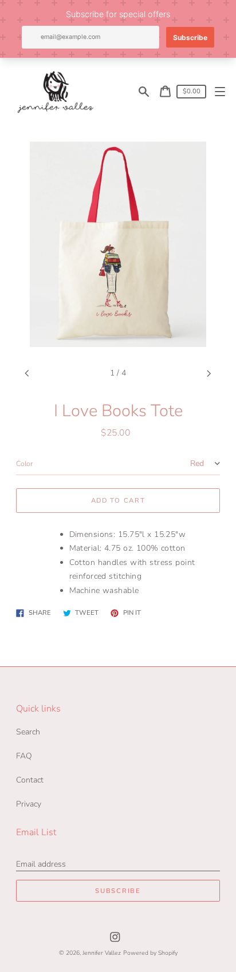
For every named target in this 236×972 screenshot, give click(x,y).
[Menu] (220, 91)
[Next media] (209, 373)
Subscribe (117, 891)
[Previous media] (27, 373)
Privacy (28, 804)
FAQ (24, 755)
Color (24, 463)
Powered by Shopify (150, 953)
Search (28, 731)
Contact (30, 780)
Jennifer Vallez (101, 953)
